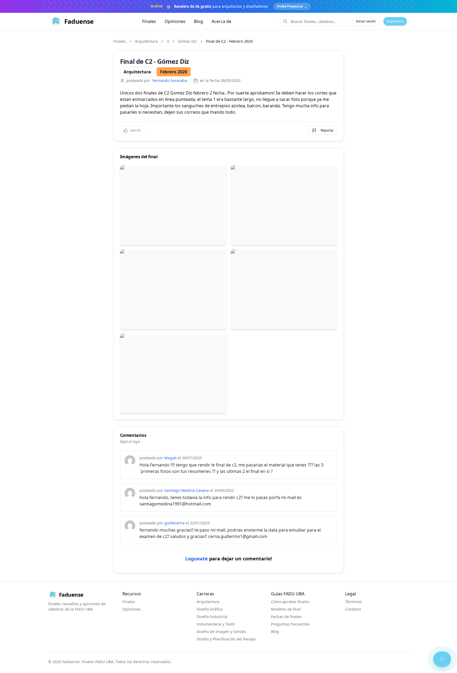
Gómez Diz (187, 41)
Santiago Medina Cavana (186, 490)
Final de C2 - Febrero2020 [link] (229, 41)
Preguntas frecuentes (290, 624)
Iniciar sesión (366, 21)
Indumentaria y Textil (216, 624)
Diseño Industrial (212, 616)
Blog (198, 21)
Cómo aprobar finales (290, 601)
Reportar (327, 130)
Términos (353, 601)
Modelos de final (286, 609)
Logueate (196, 558)
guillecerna (174, 522)
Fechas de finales (286, 616)
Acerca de (221, 21)
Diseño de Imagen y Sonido (221, 631)
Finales (149, 21)
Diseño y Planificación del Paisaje (226, 639)
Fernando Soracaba (169, 80)
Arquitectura (146, 41)
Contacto (353, 609)
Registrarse (395, 21)
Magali (170, 457)
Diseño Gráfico (209, 609)
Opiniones (175, 21)
